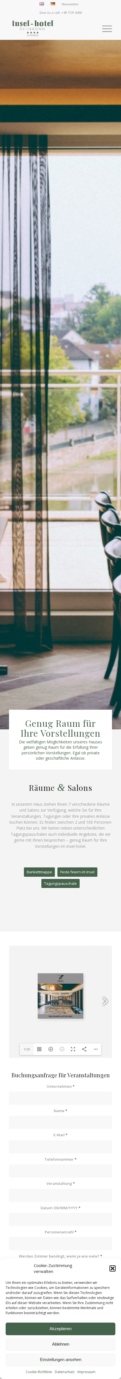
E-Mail (60, 1134)
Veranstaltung (60, 1183)
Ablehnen (60, 1344)
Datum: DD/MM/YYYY (60, 1207)
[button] (112, 1268)
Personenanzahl (61, 1231)
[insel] (50, 28)
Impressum (86, 1371)
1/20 (27, 1049)
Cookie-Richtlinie (39, 1371)
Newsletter (70, 4)
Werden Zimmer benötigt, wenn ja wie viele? (60, 1256)
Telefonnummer (60, 1159)
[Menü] (104, 28)
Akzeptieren (60, 1328)
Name (60, 1110)
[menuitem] (42, 4)
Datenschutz (65, 1371)
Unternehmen (61, 1086)
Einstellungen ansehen (60, 1359)
